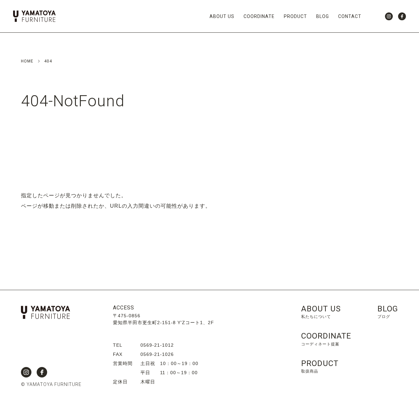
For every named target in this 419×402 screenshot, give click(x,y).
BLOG (322, 16)
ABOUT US (222, 16)
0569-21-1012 (157, 345)
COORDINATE (259, 16)
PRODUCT (295, 16)
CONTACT (349, 16)
